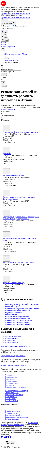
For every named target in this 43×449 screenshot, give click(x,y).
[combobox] (11, 69)
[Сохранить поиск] (3, 83)
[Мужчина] (6, 128)
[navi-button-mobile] (3, 49)
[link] (4, 37)
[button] (3, 42)
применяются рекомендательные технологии (19, 424)
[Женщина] (6, 150)
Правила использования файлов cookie (15, 18)
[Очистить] (4, 74)
